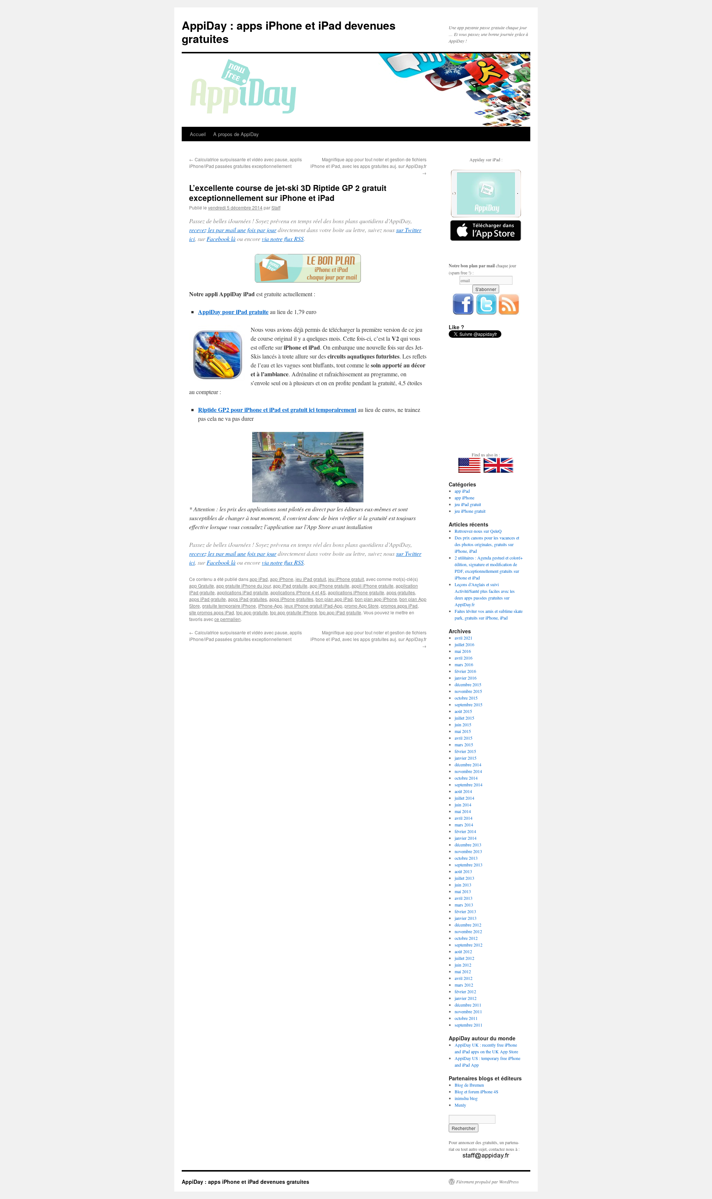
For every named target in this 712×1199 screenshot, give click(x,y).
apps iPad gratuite (207, 599)
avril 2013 (463, 898)
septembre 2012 (468, 945)
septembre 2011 (468, 1025)
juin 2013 (463, 885)
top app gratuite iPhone (293, 612)
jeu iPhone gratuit (346, 579)
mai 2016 (463, 651)
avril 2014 (463, 818)
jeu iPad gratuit (311, 579)
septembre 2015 (468, 704)
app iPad (259, 579)
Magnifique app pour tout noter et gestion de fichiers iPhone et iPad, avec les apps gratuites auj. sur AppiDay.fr (368, 166)
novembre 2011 (468, 1011)
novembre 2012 (468, 931)
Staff (275, 207)
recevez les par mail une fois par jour (232, 230)
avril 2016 (463, 658)
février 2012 (465, 991)
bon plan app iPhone (376, 599)
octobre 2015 (466, 698)
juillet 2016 (464, 644)
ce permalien (227, 619)
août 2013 (463, 871)
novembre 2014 (468, 771)
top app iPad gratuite (340, 612)
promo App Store (362, 605)
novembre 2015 (468, 691)
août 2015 (463, 711)
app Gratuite (201, 585)
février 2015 (465, 751)
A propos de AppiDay (236, 134)
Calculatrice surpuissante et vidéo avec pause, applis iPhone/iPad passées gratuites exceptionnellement (245, 162)
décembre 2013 (468, 845)
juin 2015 (463, 724)
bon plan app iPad (334, 599)
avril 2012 (463, 978)
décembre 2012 (468, 925)
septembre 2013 (468, 865)
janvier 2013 (466, 918)
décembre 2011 (468, 1005)
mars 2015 (464, 744)
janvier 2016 (466, 678)
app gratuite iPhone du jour (243, 585)
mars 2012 (464, 985)
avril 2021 (463, 638)
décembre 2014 (468, 764)
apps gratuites (400, 592)
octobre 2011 (466, 1018)
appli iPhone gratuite (372, 585)
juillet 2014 (464, 798)
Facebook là (221, 238)
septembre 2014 (468, 784)
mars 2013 (464, 905)
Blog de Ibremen (469, 1085)
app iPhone (281, 579)
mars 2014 (464, 825)
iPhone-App (270, 605)
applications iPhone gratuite (356, 592)
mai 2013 (463, 891)
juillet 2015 (464, 718)
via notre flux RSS (283, 238)
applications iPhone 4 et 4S (298, 592)
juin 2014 (463, 804)
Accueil (198, 134)
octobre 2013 (466, 858)
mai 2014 (463, 811)
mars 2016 (464, 664)
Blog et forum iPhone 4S (476, 1091)
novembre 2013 (468, 851)
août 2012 (463, 951)
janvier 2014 (466, 838)
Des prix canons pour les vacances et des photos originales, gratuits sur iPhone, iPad (487, 544)
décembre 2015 (468, 684)
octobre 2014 (466, 778)
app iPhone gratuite (329, 585)
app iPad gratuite (290, 585)
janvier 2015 (466, 758)
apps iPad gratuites (247, 599)
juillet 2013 (464, 878)
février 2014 (465, 831)
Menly (460, 1105)
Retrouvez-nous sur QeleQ (478, 531)
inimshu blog (466, 1098)
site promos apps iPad (211, 612)
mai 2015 (463, 731)
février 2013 (465, 911)
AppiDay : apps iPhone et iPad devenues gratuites (289, 31)
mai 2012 (463, 971)
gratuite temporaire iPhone (229, 605)
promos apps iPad (399, 605)
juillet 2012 (464, 958)
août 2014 (463, 791)
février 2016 (465, 671)
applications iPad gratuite (242, 592)
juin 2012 (463, 965)
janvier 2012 (466, 998)
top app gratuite (252, 612)
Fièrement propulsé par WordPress (487, 1182)
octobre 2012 (466, 938)
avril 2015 (463, 738)
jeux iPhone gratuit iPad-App (313, 605)
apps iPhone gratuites (291, 599)
